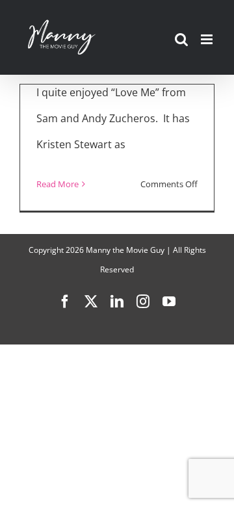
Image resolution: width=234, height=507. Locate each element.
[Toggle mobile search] (181, 39)
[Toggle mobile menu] (207, 39)
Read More (57, 184)
